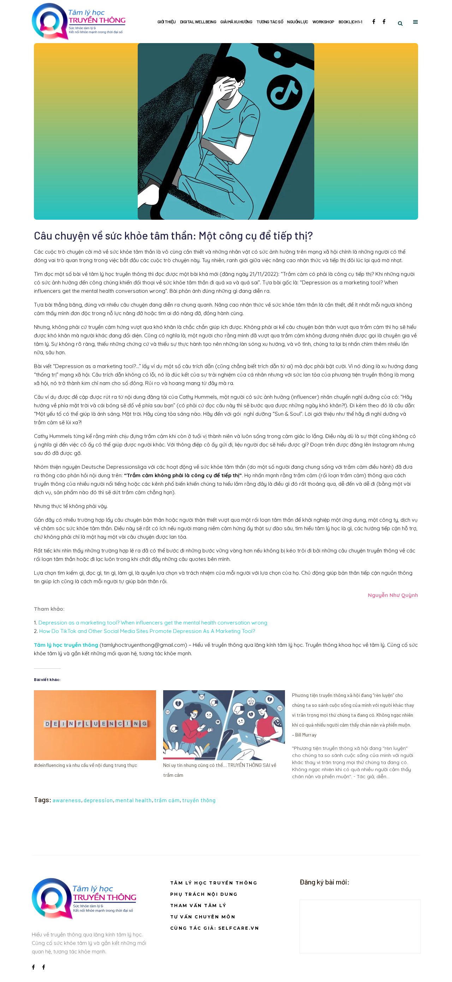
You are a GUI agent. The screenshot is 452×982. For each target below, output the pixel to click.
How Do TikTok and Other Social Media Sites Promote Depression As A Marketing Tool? (147, 631)
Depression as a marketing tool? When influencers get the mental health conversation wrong (152, 622)
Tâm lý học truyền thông (214, 883)
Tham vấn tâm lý (198, 905)
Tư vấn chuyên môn (203, 916)
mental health (133, 800)
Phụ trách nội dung (204, 894)
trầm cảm (167, 800)
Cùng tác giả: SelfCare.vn (215, 928)
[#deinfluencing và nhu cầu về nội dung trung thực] (95, 725)
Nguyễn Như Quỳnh (393, 595)
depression (98, 800)
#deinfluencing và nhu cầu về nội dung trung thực (85, 765)
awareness (67, 800)
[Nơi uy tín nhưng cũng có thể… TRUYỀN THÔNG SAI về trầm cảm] (224, 725)
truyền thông (199, 800)
